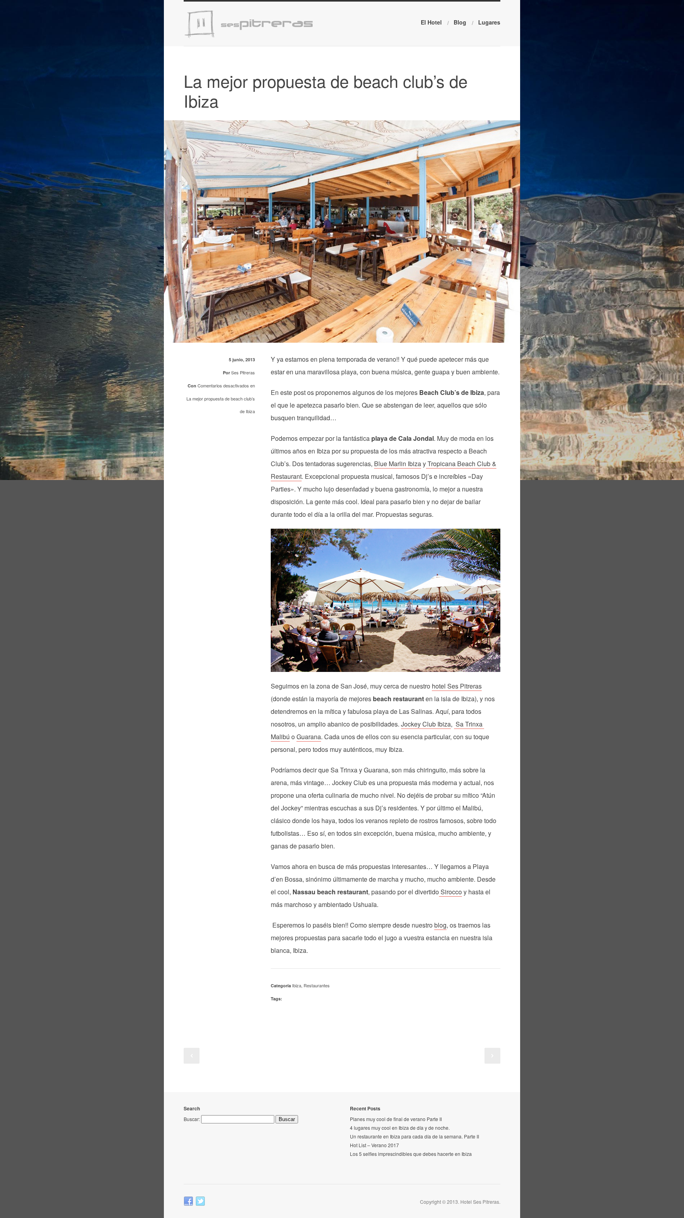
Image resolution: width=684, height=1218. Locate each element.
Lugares (489, 22)
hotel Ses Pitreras (457, 686)
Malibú (280, 736)
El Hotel (431, 22)
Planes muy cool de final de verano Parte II (396, 1119)
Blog (460, 22)
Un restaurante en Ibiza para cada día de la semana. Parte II (414, 1136)
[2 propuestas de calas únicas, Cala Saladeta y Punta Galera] (192, 1056)
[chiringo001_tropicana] (342, 336)
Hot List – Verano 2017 (374, 1145)
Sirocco (450, 891)
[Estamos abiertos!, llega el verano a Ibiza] (492, 1056)
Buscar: (192, 1119)
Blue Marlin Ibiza (397, 463)
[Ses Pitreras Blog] (258, 37)
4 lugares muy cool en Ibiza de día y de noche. (400, 1127)
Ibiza (296, 985)
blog (440, 925)
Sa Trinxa (469, 724)
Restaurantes (317, 985)
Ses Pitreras (243, 372)
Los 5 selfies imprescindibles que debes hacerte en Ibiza (411, 1153)
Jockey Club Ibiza (426, 724)
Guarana (308, 736)
